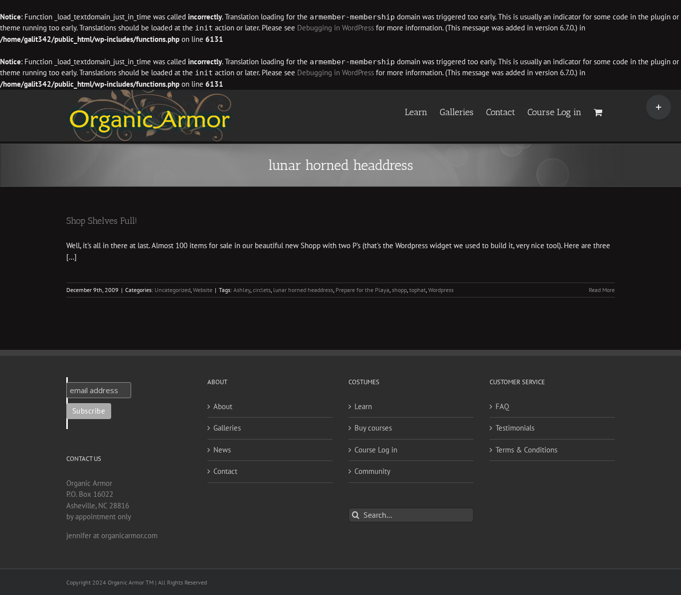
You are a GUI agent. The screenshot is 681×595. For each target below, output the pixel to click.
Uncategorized (172, 290)
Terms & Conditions (526, 449)
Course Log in (375, 449)
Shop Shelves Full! (101, 220)
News (222, 449)
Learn (363, 406)
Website (202, 290)
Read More (602, 290)
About (222, 406)
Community (372, 471)
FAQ (502, 406)
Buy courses (373, 428)
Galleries (227, 428)
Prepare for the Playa (362, 290)
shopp (399, 290)
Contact (225, 471)
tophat (417, 290)
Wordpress (441, 290)
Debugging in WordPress (335, 27)
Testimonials (515, 428)
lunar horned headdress (303, 290)
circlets (262, 290)
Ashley (241, 290)
